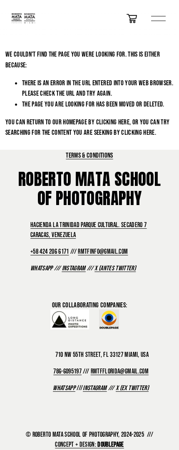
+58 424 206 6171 (49, 251)
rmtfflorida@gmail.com (120, 371)
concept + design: (89, 444)
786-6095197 (67, 371)
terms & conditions (89, 155)
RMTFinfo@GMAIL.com (103, 251)
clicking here (112, 122)
